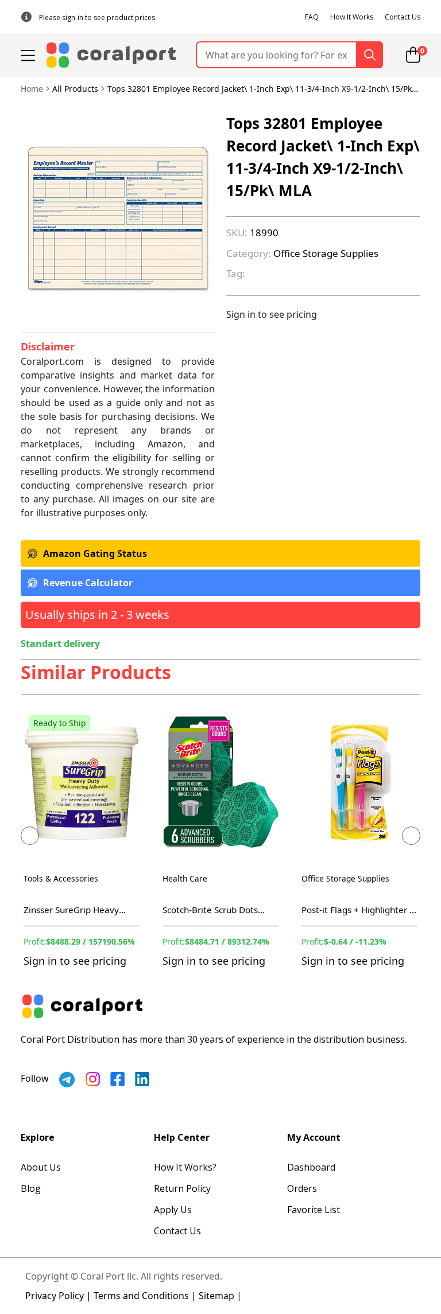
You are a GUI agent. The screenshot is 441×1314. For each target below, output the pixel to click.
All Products (75, 88)
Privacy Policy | (58, 1295)
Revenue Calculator (88, 582)
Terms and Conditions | (145, 1295)
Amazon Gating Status (95, 553)
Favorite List (313, 1209)
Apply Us (173, 1209)
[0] (413, 54)
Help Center (182, 1137)
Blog (31, 1188)
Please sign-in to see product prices (97, 17)
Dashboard (311, 1167)
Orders (302, 1188)
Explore (38, 1137)
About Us (41, 1167)
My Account (314, 1137)
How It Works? (185, 1167)
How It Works (351, 17)
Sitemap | (220, 1295)
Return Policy (182, 1188)
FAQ (312, 17)
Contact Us (402, 17)
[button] (30, 835)
